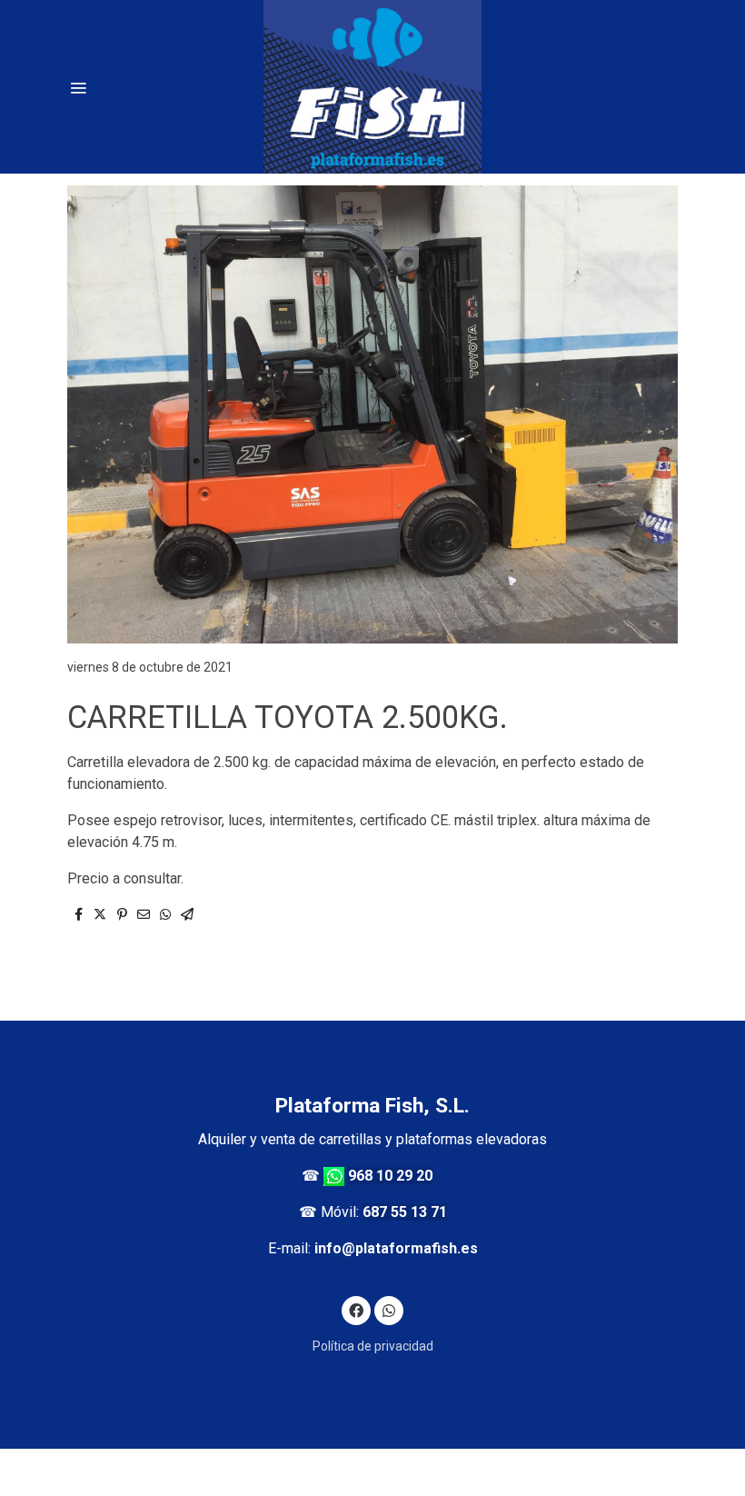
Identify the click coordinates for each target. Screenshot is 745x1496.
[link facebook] (356, 1309)
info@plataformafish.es (396, 1248)
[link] (372, 87)
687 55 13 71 (405, 1212)
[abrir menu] (78, 87)
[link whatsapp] (388, 1309)
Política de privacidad (373, 1346)
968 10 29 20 (390, 1175)
